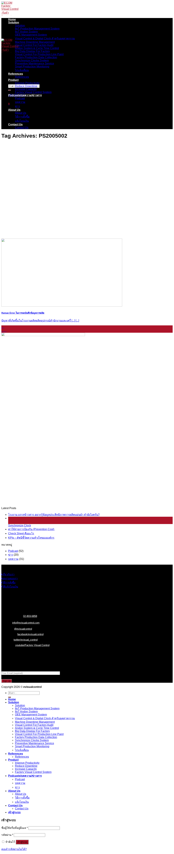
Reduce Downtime (26, 86)
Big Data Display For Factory (32, 51)
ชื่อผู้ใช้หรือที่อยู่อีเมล (14, 827)
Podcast (20, 98)
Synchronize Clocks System (32, 60)
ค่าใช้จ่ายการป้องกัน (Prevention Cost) (31, 529)
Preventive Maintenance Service (34, 63)
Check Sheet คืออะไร (21, 533)
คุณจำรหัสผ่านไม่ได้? (14, 849)
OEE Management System (31, 34)
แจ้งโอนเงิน (22, 120)
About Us (14, 109)
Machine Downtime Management (35, 42)
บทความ (20, 102)
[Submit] (9, 90)
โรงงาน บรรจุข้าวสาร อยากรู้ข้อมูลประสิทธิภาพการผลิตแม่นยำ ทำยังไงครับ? (54, 514)
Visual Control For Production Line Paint (39, 54)
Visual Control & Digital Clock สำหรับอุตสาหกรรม (45, 38)
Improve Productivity (27, 83)
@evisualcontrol (23, 628)
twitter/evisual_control (26, 639)
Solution (13, 22)
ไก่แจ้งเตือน (22, 70)
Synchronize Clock (19, 525)
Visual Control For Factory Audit (34, 45)
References (15, 73)
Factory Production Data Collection (36, 57)
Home (12, 19)
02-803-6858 (30, 616)
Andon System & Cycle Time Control (37, 48)
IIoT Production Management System (37, 28)
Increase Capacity (26, 89)
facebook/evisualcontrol (30, 634)
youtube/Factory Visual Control (32, 645)
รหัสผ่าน (7, 834)
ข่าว (17, 106)
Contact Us (15, 124)
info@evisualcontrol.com (26, 622)
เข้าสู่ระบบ (22, 842)
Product (13, 80)
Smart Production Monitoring (32, 66)
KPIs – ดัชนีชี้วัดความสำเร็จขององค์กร (31, 537)
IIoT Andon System (26, 31)
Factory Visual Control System (33, 92)
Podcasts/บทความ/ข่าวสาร (25, 95)
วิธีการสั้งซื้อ (22, 116)
